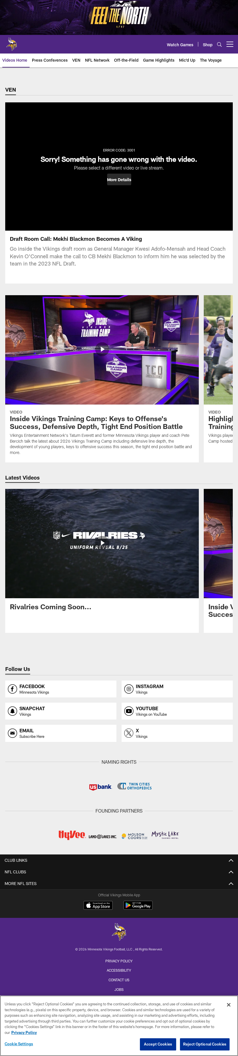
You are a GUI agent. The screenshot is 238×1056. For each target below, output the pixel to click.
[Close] (228, 1004)
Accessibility (119, 970)
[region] (119, 1026)
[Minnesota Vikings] (119, 933)
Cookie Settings (19, 1043)
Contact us (119, 980)
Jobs (119, 989)
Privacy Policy (119, 961)
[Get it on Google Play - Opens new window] (138, 908)
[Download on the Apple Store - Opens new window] (98, 906)
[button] (119, 179)
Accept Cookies (158, 1044)
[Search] (219, 44)
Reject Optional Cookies (204, 1044)
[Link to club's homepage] (12, 42)
